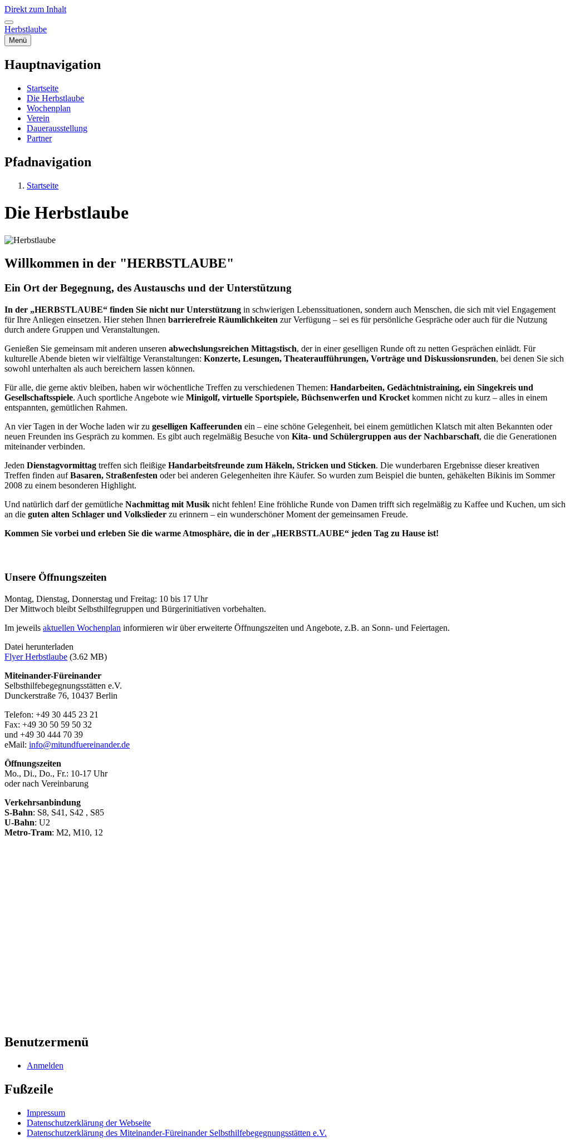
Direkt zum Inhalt (35, 9)
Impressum (46, 1113)
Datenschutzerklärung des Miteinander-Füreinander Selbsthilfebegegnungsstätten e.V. (177, 1133)
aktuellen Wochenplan (82, 627)
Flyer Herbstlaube (35, 656)
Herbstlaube (25, 29)
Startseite (42, 185)
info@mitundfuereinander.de (79, 744)
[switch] (8, 22)
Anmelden (45, 1065)
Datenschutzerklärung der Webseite (89, 1123)
